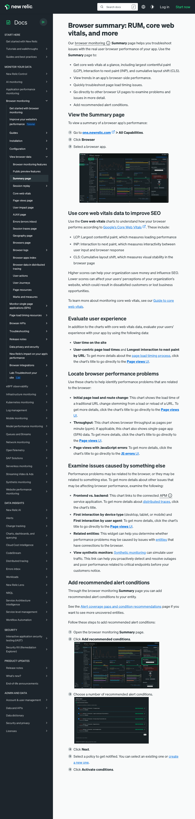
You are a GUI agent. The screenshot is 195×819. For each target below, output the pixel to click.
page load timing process (151, 355)
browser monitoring (90, 43)
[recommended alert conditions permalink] (152, 582)
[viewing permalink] (127, 114)
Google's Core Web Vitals (122, 227)
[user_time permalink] (129, 318)
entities (161, 539)
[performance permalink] (162, 373)
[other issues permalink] (168, 465)
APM (163, 495)
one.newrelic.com (96, 132)
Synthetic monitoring (130, 552)
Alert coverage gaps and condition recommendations (121, 606)
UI (138, 361)
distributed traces (156, 501)
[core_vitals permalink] (163, 213)
